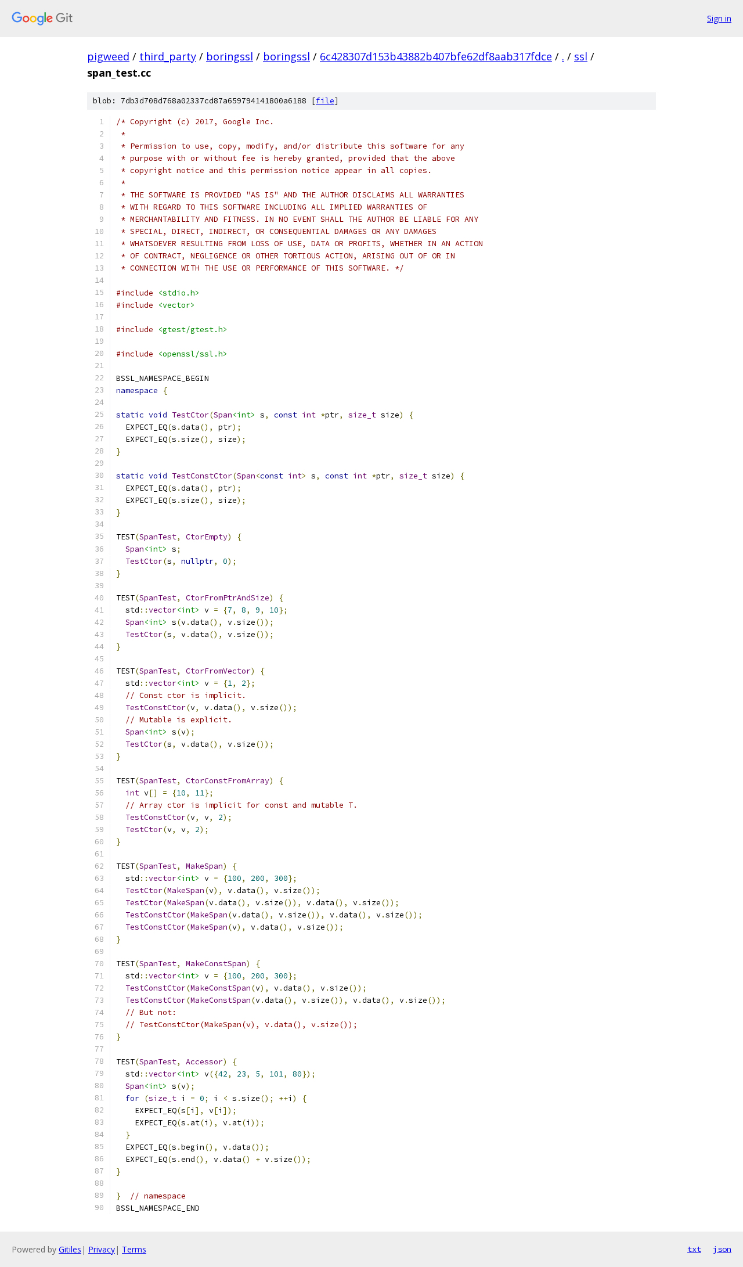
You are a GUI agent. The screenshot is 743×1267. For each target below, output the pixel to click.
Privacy (101, 1249)
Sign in (719, 18)
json (722, 1249)
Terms (134, 1249)
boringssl (229, 56)
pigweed (108, 56)
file (325, 101)
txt (694, 1249)
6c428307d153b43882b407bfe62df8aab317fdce (436, 56)
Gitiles (70, 1249)
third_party (167, 56)
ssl (580, 56)
